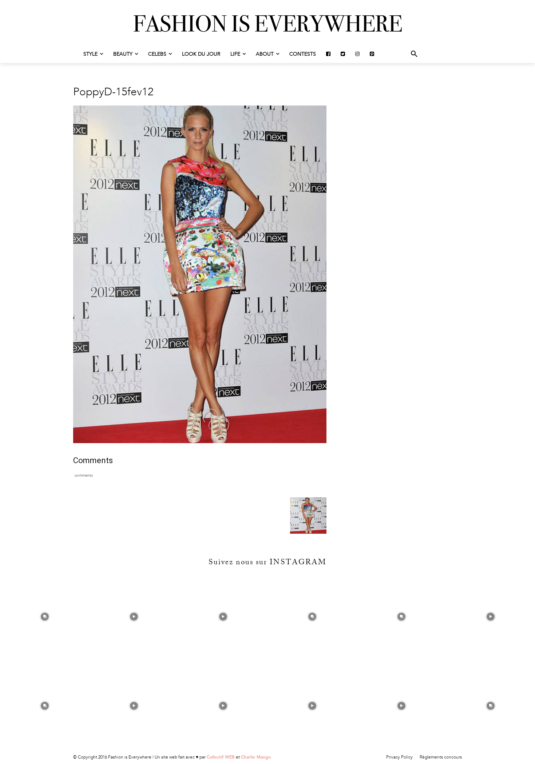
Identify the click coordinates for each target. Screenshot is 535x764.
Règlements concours (441, 757)
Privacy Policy (399, 757)
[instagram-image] (44, 616)
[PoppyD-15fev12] (199, 441)
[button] (414, 54)
